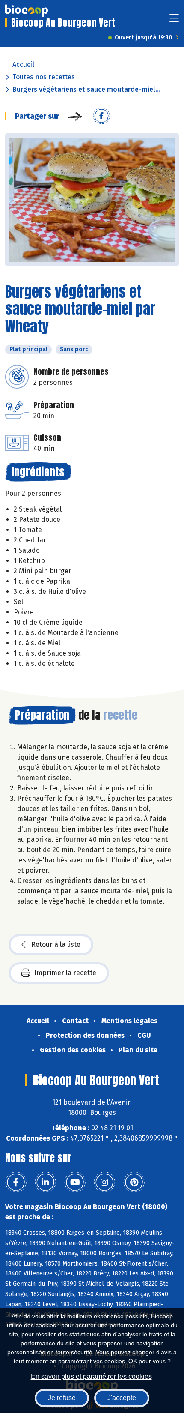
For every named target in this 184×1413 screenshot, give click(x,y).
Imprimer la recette (65, 973)
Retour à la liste (55, 944)
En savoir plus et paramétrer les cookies (91, 1376)
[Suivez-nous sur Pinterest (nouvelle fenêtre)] (134, 1182)
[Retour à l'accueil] (26, 10)
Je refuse (62, 1397)
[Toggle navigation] (174, 20)
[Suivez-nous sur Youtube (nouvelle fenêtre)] (75, 1182)
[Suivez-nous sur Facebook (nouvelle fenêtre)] (16, 1182)
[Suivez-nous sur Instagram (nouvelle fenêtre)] (104, 1182)
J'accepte (121, 1397)
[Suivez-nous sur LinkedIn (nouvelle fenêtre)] (45, 1182)
